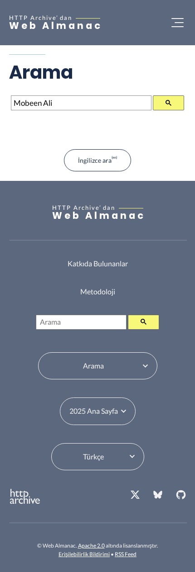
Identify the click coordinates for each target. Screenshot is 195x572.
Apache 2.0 (91, 545)
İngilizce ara (95, 160)
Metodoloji (97, 291)
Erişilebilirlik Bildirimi (84, 554)
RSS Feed (125, 554)
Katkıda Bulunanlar (98, 263)
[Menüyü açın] (177, 23)
